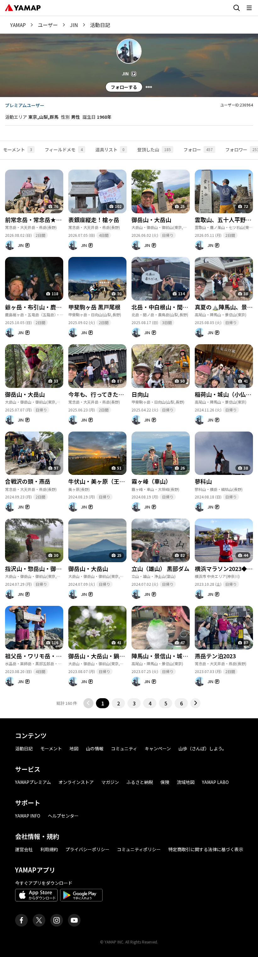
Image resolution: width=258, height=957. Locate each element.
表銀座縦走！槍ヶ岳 (93, 219)
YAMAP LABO (215, 782)
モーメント (51, 748)
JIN (74, 25)
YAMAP (18, 25)
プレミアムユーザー (24, 105)
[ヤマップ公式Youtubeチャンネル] (74, 920)
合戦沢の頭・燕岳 (27, 481)
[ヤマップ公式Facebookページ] (21, 920)
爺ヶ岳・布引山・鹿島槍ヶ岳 (42, 307)
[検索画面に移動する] (236, 8)
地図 (74, 748)
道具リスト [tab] (110, 149)
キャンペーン (158, 748)
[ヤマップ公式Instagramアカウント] (56, 920)
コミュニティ (124, 748)
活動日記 (24, 748)
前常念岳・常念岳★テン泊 (39, 219)
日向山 (140, 394)
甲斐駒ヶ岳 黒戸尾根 (94, 307)
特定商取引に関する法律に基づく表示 (205, 849)
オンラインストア (76, 782)
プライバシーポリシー (87, 849)
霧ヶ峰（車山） (151, 481)
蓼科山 (203, 481)
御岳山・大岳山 (151, 219)
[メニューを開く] (249, 8)
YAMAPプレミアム (33, 782)
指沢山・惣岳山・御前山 (36, 568)
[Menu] (149, 87)
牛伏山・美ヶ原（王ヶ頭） (102, 481)
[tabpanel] (129, 434)
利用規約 (49, 849)
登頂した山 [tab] (154, 149)
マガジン (110, 782)
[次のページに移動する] (195, 703)
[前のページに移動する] (88, 703)
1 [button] (102, 703)
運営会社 (24, 849)
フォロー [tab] (198, 149)
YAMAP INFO (27, 816)
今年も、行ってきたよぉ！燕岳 (107, 394)
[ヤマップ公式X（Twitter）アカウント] (39, 920)
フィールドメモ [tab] (64, 149)
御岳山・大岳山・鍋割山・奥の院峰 (113, 656)
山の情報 (95, 748)
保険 (164, 782)
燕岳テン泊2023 (215, 656)
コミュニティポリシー (139, 849)
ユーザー (48, 25)
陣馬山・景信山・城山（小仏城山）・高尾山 (187, 656)
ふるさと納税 (139, 782)
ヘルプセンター (63, 816)
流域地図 (185, 782)
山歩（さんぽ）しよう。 (202, 748)
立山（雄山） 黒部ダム (160, 568)
